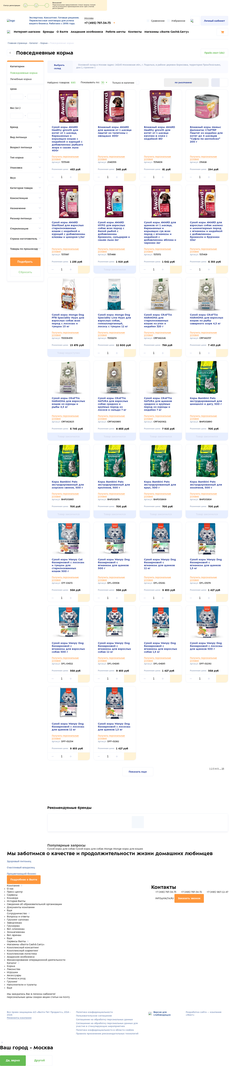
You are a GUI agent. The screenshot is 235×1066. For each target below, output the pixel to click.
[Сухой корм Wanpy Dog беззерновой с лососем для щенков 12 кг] (68, 703)
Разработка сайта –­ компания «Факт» (203, 1013)
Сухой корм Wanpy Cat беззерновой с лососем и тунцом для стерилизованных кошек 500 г (68, 565)
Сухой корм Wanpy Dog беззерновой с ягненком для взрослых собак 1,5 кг (160, 647)
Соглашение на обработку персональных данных (104, 1019)
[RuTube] (9, 1003)
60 (103, 86)
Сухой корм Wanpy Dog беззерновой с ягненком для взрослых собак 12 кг (114, 647)
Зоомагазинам (16, 932)
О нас (10, 888)
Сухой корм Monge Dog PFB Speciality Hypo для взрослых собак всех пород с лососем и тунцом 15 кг (68, 320)
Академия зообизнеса (87, 31)
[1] (224, 82)
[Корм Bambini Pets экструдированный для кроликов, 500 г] (115, 461)
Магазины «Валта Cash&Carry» (166, 31)
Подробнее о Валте (23, 879)
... (220, 768)
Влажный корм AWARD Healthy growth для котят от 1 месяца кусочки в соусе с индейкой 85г (159, 133)
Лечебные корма (20, 79)
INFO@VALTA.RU (164, 898)
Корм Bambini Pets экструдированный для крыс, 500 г (160, 484)
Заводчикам (14, 922)
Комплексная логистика (22, 953)
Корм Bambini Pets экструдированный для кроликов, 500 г (114, 484)
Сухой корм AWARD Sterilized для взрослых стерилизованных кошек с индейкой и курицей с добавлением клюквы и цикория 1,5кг (68, 229)
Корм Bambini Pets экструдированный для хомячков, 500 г (206, 484)
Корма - (44, 43)
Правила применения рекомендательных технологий (107, 1033)
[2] (215, 82)
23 (223, 768)
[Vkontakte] (17, 1003)
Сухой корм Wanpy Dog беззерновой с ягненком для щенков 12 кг (160, 564)
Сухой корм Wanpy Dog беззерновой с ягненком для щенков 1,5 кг (206, 564)
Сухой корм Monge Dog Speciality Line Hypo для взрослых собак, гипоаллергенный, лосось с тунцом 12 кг (114, 320)
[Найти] (195, 20)
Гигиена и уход (16, 978)
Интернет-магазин (27, 31)
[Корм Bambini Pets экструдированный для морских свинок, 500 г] (68, 461)
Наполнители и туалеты (22, 984)
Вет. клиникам (16, 929)
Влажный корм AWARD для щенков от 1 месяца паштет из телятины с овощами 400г (114, 131)
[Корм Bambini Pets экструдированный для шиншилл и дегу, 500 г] (207, 377)
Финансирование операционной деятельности (36, 960)
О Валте (62, 31)
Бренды (48, 31)
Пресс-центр (15, 891)
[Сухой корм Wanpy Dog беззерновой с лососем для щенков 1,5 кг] (115, 703)
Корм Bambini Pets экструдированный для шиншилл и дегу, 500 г (206, 401)
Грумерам (13, 925)
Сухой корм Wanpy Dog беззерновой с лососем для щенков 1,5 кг (114, 726)
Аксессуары (14, 975)
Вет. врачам (14, 935)
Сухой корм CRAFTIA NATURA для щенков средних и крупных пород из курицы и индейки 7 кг (158, 404)
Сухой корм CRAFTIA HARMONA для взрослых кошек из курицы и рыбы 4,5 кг (68, 402)
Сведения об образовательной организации (34, 904)
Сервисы (12, 894)
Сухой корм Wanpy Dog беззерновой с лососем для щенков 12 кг (68, 726)
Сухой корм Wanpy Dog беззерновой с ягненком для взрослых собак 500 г (68, 647)
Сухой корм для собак (61, 848)
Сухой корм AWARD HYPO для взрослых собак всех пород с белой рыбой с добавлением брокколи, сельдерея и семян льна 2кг (114, 231)
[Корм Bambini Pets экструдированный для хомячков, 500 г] (207, 461)
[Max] (13, 1003)
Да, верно (13, 1060)
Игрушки (12, 972)
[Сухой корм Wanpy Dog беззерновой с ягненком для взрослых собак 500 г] (68, 622)
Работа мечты (116, 31)
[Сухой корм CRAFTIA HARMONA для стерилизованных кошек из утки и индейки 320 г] (161, 294)
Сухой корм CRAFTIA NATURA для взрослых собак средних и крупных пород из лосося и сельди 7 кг (113, 404)
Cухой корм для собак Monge (94, 848)
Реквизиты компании (19, 1017)
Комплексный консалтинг (23, 947)
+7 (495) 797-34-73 (97, 22)
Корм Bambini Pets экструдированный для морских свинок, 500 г (68, 484)
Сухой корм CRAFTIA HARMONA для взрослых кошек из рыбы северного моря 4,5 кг (206, 319)
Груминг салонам (18, 919)
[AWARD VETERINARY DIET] (138, 822)
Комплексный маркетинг (22, 950)
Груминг (12, 981)
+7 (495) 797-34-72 (191, 892)
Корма (11, 966)
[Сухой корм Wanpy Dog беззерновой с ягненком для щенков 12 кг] (161, 539)
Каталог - (34, 43)
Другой (39, 1060)
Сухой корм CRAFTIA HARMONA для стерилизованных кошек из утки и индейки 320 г (158, 320)
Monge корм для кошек (128, 848)
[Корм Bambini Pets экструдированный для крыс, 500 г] (161, 461)
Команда (12, 898)
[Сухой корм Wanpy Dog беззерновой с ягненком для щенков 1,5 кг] (207, 539)
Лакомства (13, 969)
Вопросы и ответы (18, 916)
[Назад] (10, 53)
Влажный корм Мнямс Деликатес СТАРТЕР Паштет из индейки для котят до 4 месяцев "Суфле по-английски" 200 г (206, 134)
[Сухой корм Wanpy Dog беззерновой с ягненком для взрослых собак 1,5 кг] (161, 622)
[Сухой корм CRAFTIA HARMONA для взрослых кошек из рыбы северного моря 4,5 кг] (207, 294)
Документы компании (21, 907)
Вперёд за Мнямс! (76, 809)
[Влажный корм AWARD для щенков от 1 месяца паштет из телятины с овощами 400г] (115, 106)
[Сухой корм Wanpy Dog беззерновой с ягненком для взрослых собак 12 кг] (115, 622)
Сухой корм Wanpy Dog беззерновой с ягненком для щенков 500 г (114, 564)
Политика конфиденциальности (94, 1012)
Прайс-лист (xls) (214, 52)
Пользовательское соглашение (94, 1015)
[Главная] (17, 20)
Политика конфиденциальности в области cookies (105, 1030)
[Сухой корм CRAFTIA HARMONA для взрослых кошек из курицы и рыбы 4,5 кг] (68, 377)
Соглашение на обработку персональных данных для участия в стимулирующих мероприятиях (107, 1024)
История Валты (16, 901)
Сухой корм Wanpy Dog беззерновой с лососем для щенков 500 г (206, 646)
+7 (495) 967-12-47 (217, 892)
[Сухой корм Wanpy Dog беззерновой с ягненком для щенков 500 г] (115, 539)
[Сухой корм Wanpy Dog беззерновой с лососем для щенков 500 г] (207, 622)
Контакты (135, 31)
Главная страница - (18, 43)
